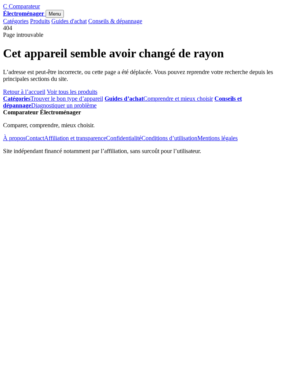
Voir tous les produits (72, 92)
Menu (55, 14)
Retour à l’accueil (24, 92)
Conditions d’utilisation (169, 138)
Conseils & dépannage (115, 21)
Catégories (16, 21)
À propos (14, 138)
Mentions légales (217, 138)
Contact (34, 138)
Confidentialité (123, 138)
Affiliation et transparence (75, 138)
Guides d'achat (69, 21)
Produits (40, 21)
